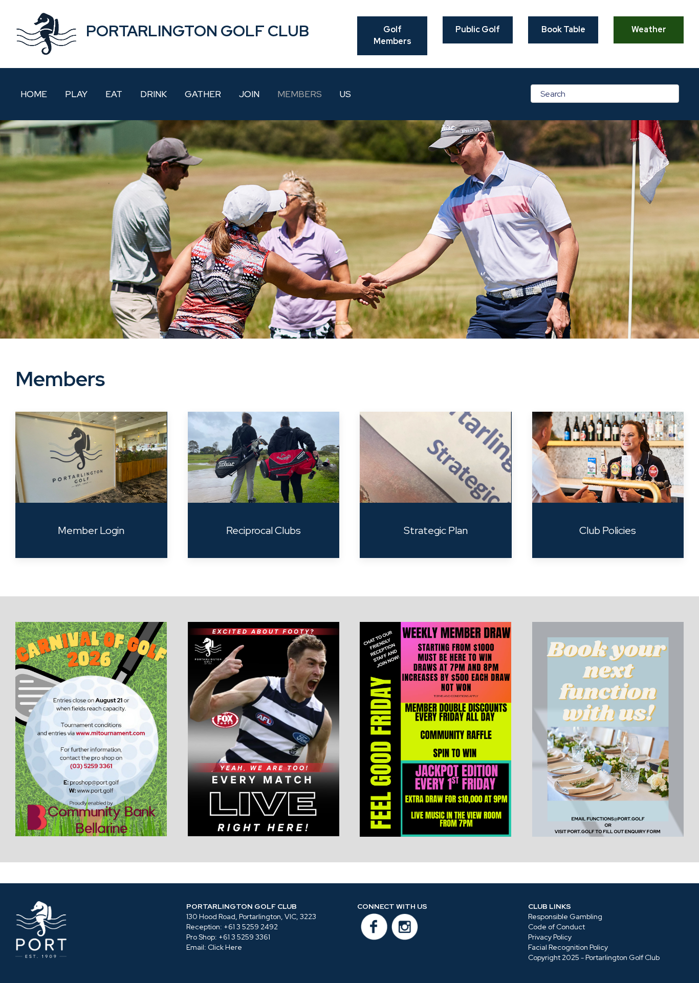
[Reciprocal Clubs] (264, 457)
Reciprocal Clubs (263, 530)
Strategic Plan (436, 530)
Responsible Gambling (565, 916)
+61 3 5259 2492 (251, 926)
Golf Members (392, 35)
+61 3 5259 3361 (244, 937)
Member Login (91, 530)
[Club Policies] (608, 457)
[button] (91, 729)
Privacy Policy (550, 937)
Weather (648, 29)
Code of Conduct (556, 926)
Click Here (225, 947)
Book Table (563, 29)
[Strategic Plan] (436, 457)
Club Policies (607, 530)
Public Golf (477, 29)
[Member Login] (91, 457)
